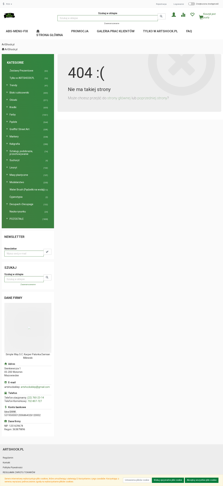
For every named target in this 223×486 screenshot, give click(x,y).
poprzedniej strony (152, 98)
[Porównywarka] (183, 14)
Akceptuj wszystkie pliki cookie (202, 480)
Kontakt (6, 462)
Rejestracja (161, 4)
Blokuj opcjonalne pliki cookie (168, 480)
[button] (9, 4)
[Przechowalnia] (192, 14)
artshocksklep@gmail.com (35, 387)
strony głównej (119, 98)
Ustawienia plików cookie (137, 480)
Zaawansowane (111, 23)
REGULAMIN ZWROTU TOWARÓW (19, 472)
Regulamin (8, 458)
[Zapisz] (47, 252)
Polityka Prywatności (12, 467)
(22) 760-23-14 (35, 397)
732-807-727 (35, 401)
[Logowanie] (173, 14)
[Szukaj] (162, 16)
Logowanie (179, 4)
